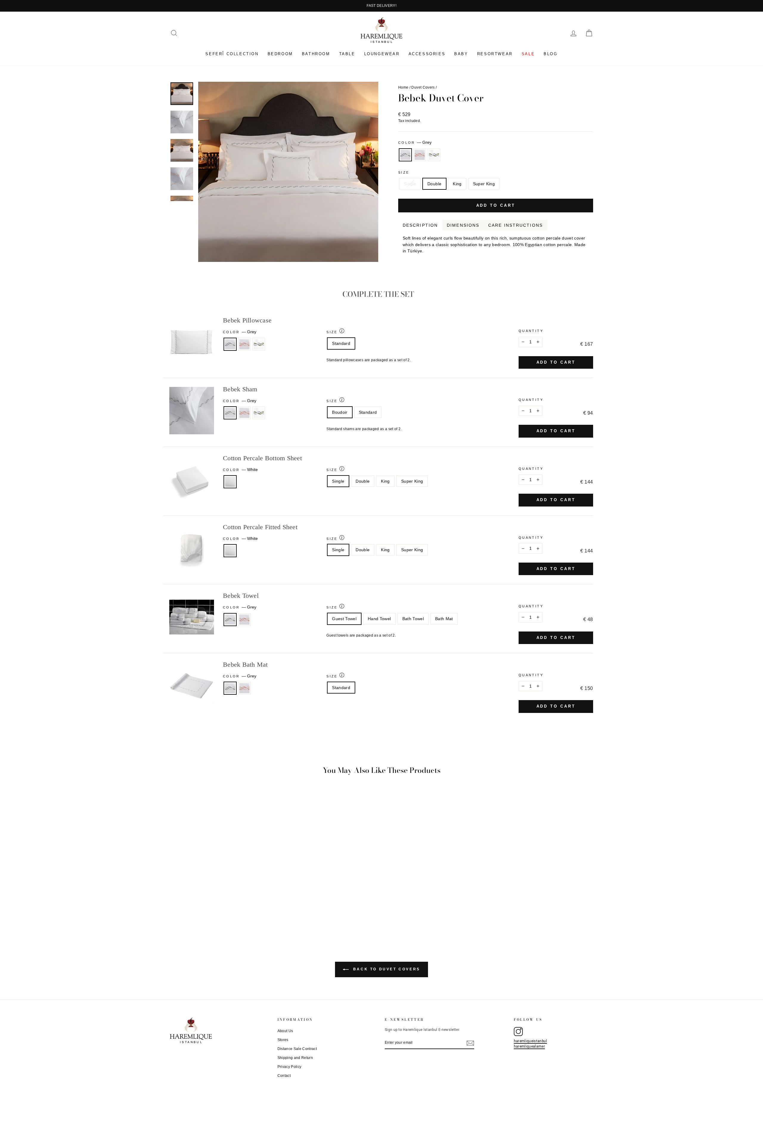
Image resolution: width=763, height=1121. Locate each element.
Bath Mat (444, 618)
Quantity (531, 331)
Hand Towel (379, 618)
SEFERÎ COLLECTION (231, 54)
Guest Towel (344, 618)
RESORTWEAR (495, 54)
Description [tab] (420, 225)
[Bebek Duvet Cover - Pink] (220, 911)
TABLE (347, 54)
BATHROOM (316, 54)
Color (415, 142)
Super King (484, 183)
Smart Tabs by (573, 258)
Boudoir (339, 412)
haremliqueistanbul (530, 1041)
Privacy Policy (289, 1067)
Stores (283, 1040)
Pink (420, 155)
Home (403, 87)
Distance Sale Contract (297, 1049)
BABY (461, 54)
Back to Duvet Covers (385, 969)
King (457, 183)
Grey (405, 155)
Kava (589, 258)
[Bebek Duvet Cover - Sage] (228, 911)
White (230, 482)
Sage (434, 155)
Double (434, 183)
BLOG (550, 54)
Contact (284, 1076)
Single (410, 183)
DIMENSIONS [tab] (463, 225)
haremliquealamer (529, 1046)
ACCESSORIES (427, 54)
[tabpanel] (495, 242)
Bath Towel (413, 618)
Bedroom (280, 54)
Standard (341, 343)
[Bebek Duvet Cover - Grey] (212, 911)
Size (403, 172)
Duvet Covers (423, 87)
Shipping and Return (295, 1058)
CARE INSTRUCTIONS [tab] (515, 225)
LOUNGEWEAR (382, 54)
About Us (285, 1031)
